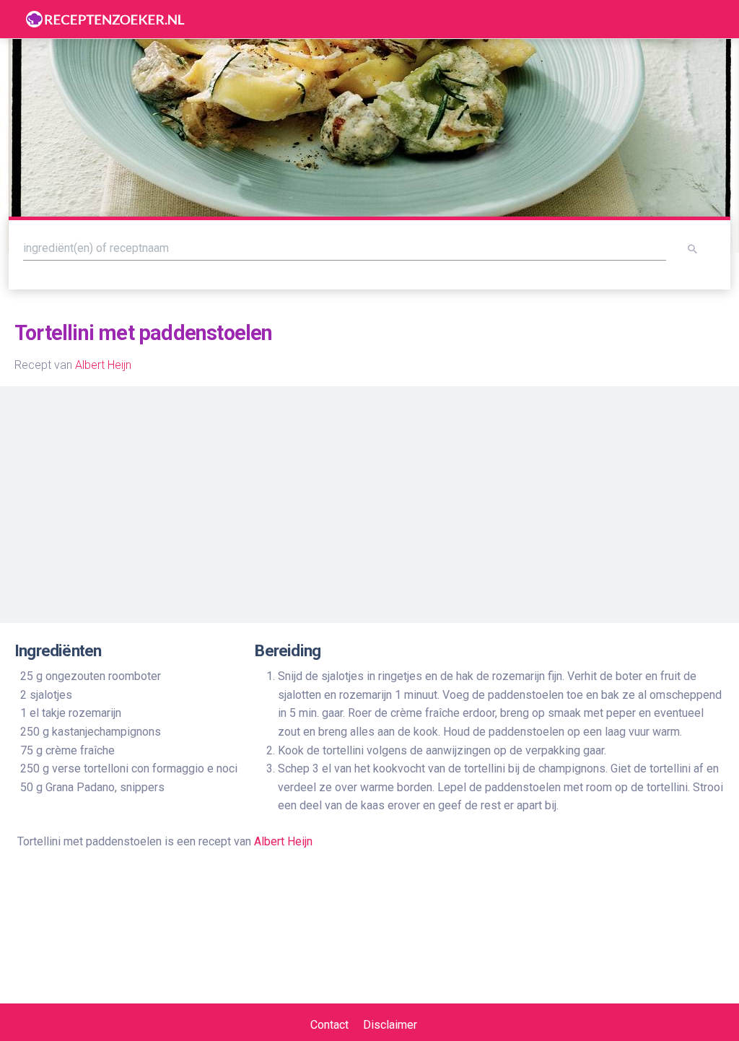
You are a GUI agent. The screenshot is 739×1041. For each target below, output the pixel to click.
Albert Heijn (103, 365)
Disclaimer (390, 1025)
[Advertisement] (369, 499)
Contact (329, 1025)
